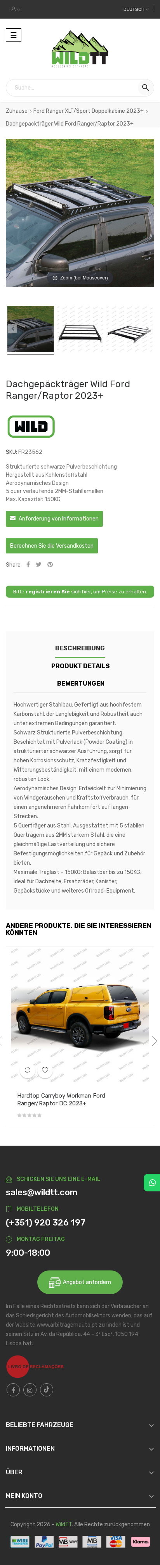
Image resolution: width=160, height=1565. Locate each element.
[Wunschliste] (45, 1070)
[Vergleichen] (27, 1070)
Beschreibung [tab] (80, 648)
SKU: (11, 452)
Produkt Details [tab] (80, 666)
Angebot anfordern (86, 1282)
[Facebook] (13, 1389)
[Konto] (15, 9)
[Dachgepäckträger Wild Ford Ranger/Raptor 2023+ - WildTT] (30, 330)
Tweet (39, 565)
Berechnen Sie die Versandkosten (52, 546)
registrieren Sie (48, 592)
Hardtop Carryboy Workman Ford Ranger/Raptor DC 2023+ (61, 1099)
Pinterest (50, 565)
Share (28, 565)
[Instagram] (30, 1389)
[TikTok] (46, 1389)
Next (152, 1041)
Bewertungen (80, 683)
